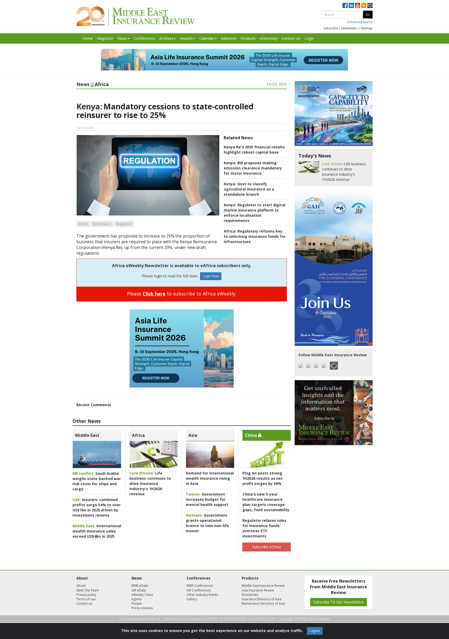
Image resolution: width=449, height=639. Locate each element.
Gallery (192, 599)
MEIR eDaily (139, 585)
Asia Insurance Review (258, 590)
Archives (166, 38)
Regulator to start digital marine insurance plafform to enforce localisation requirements (254, 212)
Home (87, 38)
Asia (192, 435)
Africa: (230, 231)
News (122, 38)
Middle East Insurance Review (263, 585)
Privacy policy (86, 594)
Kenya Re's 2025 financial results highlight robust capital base (254, 149)
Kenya (82, 224)
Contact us (84, 603)
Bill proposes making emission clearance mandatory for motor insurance (253, 168)
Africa (138, 435)
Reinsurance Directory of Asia (263, 603)
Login (309, 38)
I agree (315, 631)
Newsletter (349, 28)
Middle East (87, 435)
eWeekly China (142, 594)
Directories (250, 594)
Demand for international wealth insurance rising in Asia (210, 478)
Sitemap (367, 28)
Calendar (206, 38)
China (251, 435)
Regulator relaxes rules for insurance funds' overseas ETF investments (264, 528)
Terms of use (86, 599)
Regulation (124, 224)
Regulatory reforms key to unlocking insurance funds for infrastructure (255, 236)
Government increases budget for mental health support (207, 499)
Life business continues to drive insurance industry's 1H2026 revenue (150, 483)
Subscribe (330, 28)
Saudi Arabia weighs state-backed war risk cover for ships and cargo (96, 481)
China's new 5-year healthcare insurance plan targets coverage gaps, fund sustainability (265, 502)
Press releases (142, 608)
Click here (154, 294)
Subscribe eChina (266, 546)
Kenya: (89, 106)
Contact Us (291, 38)
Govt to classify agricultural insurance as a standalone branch (249, 189)
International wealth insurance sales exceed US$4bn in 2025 (96, 531)
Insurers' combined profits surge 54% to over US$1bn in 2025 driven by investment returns (96, 507)
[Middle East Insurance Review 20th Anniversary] (135, 16)
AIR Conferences (199, 590)
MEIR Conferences (200, 585)
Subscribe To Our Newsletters (338, 602)
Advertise (228, 38)
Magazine (105, 38)
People (136, 603)
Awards (186, 38)
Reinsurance (102, 224)
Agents (136, 599)
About (80, 585)
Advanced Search (360, 22)
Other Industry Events (202, 594)
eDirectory (269, 38)
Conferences (144, 38)
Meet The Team (87, 590)
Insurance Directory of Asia (261, 599)
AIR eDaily (138, 590)
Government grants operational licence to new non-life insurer (207, 523)
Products (248, 38)
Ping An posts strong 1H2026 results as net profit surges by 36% (262, 478)
